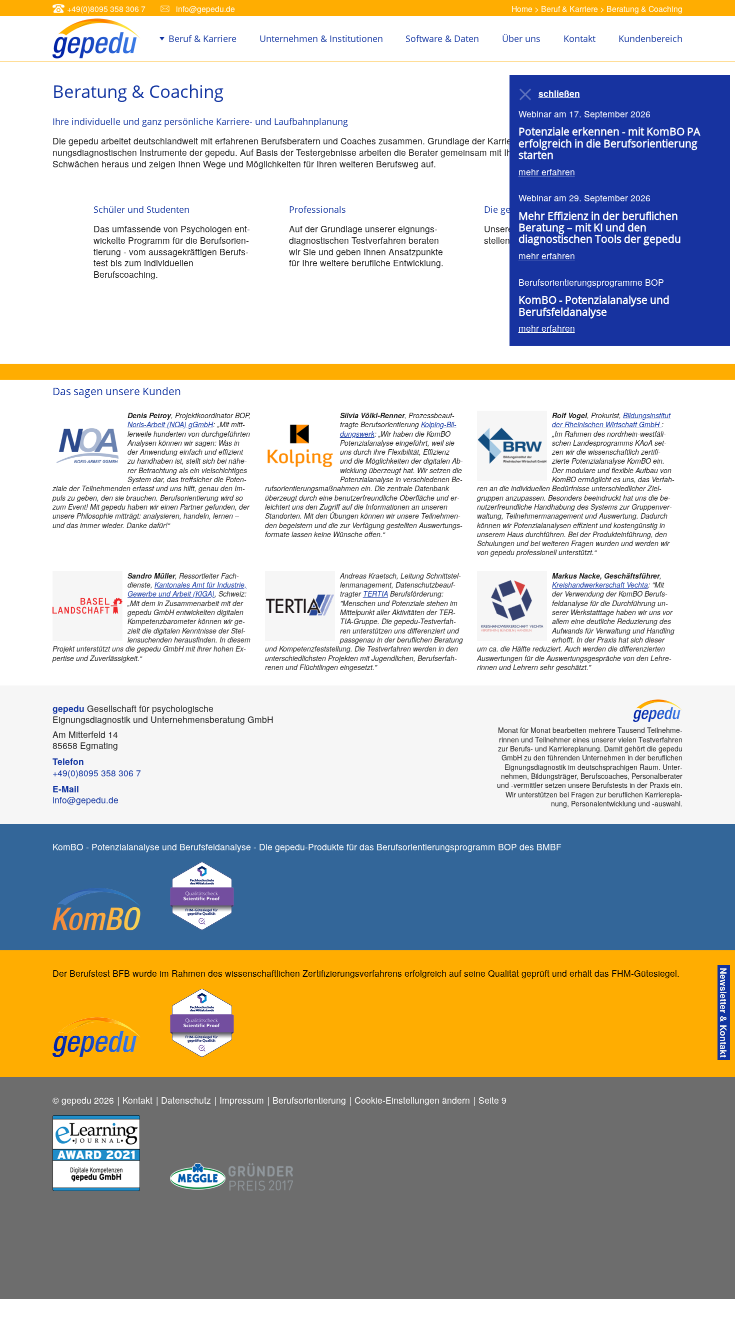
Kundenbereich (650, 38)
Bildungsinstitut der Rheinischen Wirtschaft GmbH (611, 419)
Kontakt (580, 38)
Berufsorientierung (309, 1100)
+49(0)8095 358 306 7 (106, 8)
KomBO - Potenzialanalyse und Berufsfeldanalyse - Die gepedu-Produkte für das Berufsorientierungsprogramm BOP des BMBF (307, 846)
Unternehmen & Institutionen (321, 38)
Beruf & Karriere (569, 8)
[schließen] (526, 94)
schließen (559, 93)
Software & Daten (442, 38)
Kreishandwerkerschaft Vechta (600, 585)
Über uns (521, 38)
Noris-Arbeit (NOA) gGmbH (170, 424)
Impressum (242, 1100)
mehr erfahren (546, 171)
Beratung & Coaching (644, 8)
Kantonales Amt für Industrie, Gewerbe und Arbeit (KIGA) (187, 589)
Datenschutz (186, 1100)
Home (522, 8)
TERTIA (375, 594)
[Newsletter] (724, 1012)
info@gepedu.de (205, 8)
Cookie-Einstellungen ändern (412, 1100)
